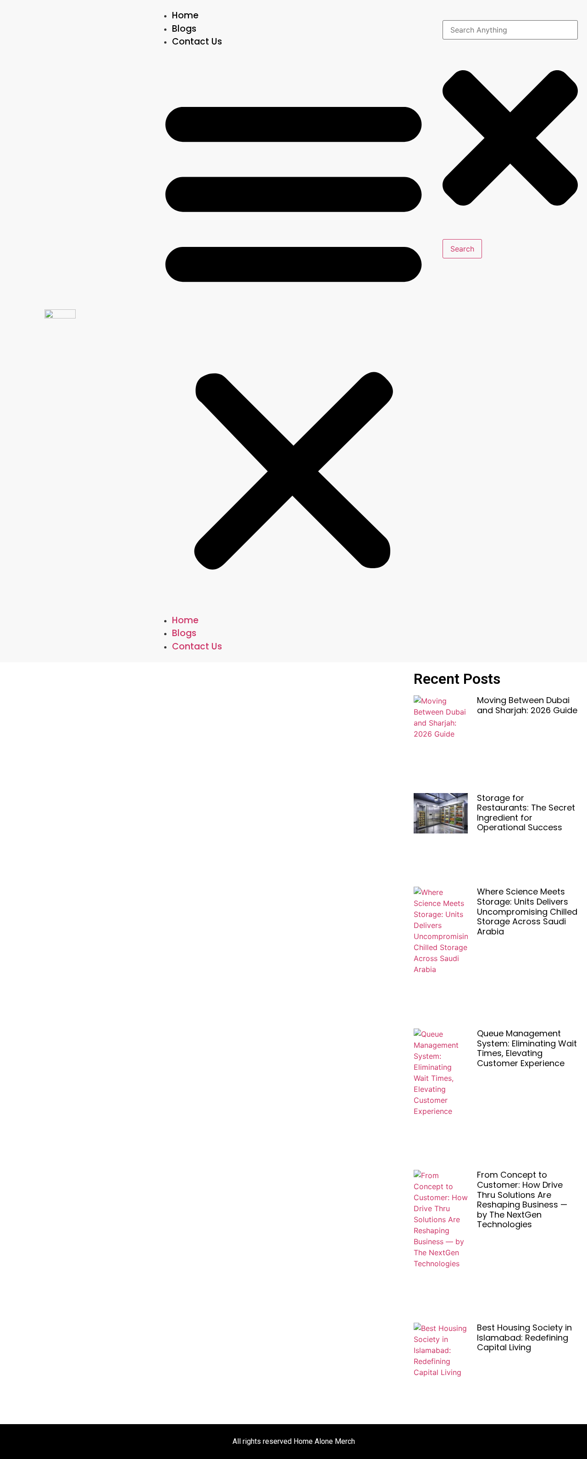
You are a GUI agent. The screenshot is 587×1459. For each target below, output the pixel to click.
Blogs (184, 28)
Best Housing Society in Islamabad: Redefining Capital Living (524, 1337)
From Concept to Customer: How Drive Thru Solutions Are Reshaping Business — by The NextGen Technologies (522, 1199)
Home (185, 15)
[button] (293, 331)
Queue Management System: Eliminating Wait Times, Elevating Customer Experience (527, 1048)
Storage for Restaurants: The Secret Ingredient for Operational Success (526, 812)
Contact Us (197, 41)
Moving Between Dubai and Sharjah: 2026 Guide (527, 705)
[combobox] (510, 29)
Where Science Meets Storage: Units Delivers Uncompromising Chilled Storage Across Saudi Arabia (527, 911)
